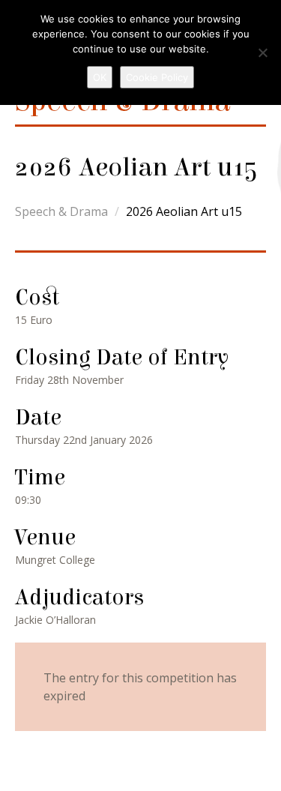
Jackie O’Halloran (55, 620)
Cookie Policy (157, 77)
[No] (262, 52)
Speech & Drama (61, 211)
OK (99, 77)
